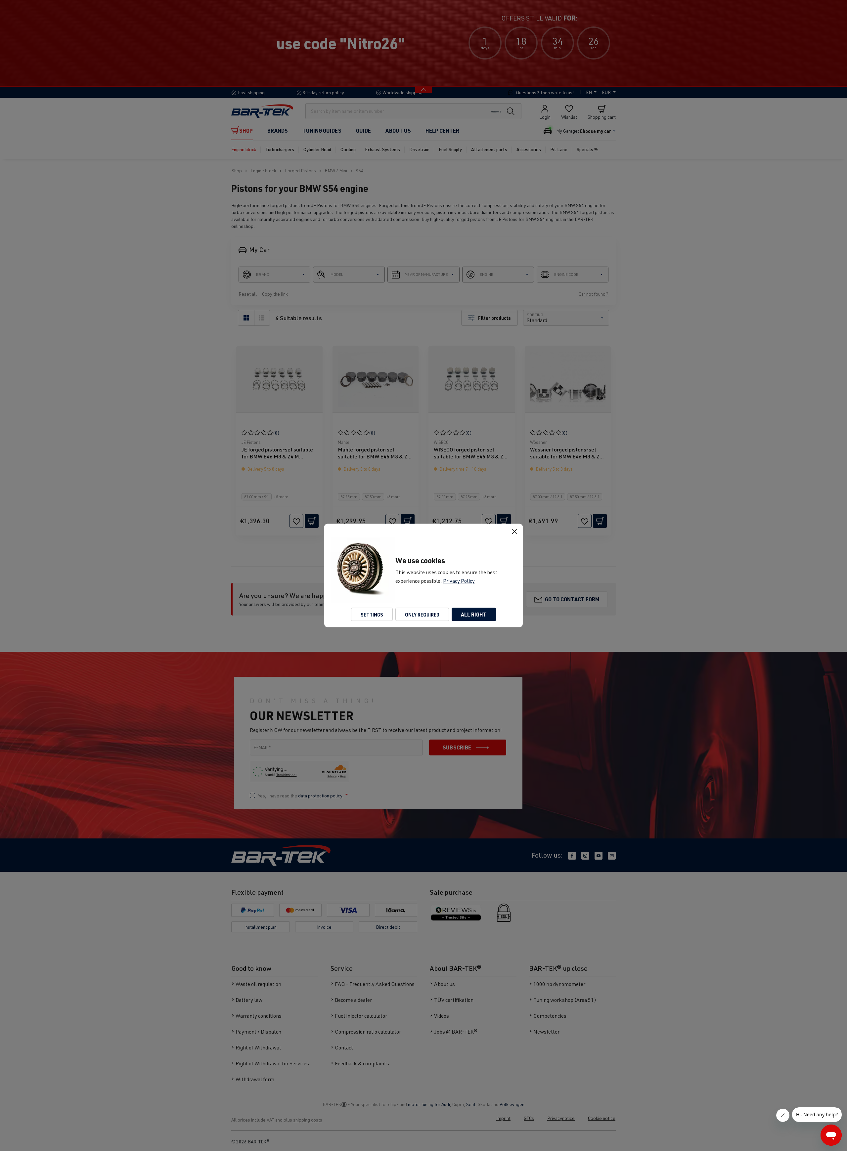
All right (474, 614)
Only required (422, 615)
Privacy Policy (459, 580)
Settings (372, 615)
